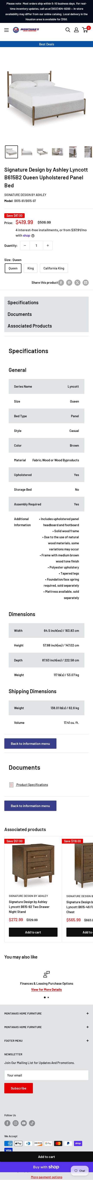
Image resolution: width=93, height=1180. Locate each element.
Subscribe (18, 1088)
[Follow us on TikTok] (32, 1123)
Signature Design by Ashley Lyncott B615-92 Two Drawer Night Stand (29, 907)
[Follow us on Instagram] (16, 1123)
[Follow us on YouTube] (24, 1123)
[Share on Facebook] (61, 282)
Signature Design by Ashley (25, 195)
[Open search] (68, 29)
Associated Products (30, 325)
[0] (85, 29)
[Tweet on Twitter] (77, 282)
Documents (20, 314)
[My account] (76, 29)
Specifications (23, 302)
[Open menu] (6, 30)
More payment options (46, 1177)
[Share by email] (86, 282)
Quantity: (11, 245)
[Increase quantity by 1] (47, 245)
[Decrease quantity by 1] (24, 245)
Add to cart (46, 1157)
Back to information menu (30, 743)
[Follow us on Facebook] (7, 1123)
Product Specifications (32, 785)
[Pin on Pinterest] (69, 282)
